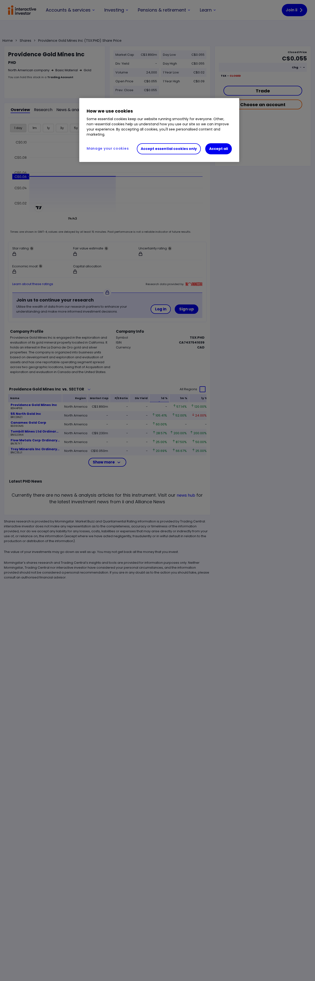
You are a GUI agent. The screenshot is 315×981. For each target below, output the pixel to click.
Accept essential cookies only (169, 148)
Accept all (218, 148)
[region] (159, 130)
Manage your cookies (108, 148)
